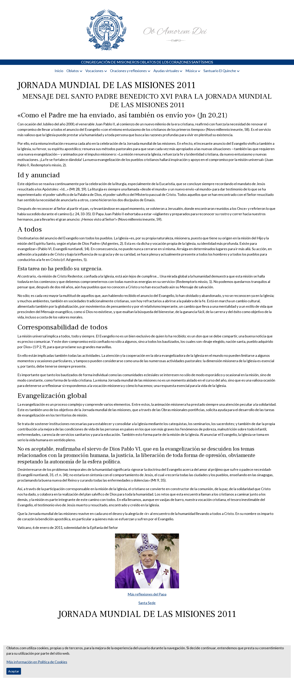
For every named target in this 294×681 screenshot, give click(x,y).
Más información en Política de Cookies (36, 662)
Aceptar (13, 671)
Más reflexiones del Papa (147, 594)
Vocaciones (94, 70)
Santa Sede (147, 603)
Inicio (59, 70)
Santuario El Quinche (219, 70)
